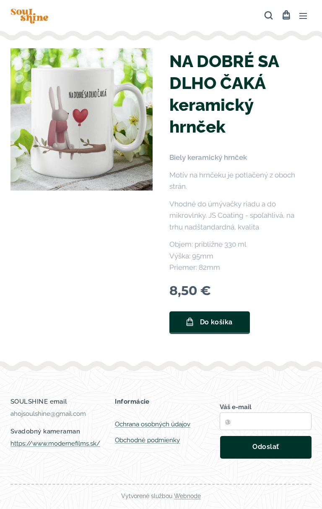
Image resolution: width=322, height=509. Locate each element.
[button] (269, 15)
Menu (303, 15)
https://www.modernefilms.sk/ (55, 443)
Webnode (187, 496)
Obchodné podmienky (147, 440)
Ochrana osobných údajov (152, 424)
